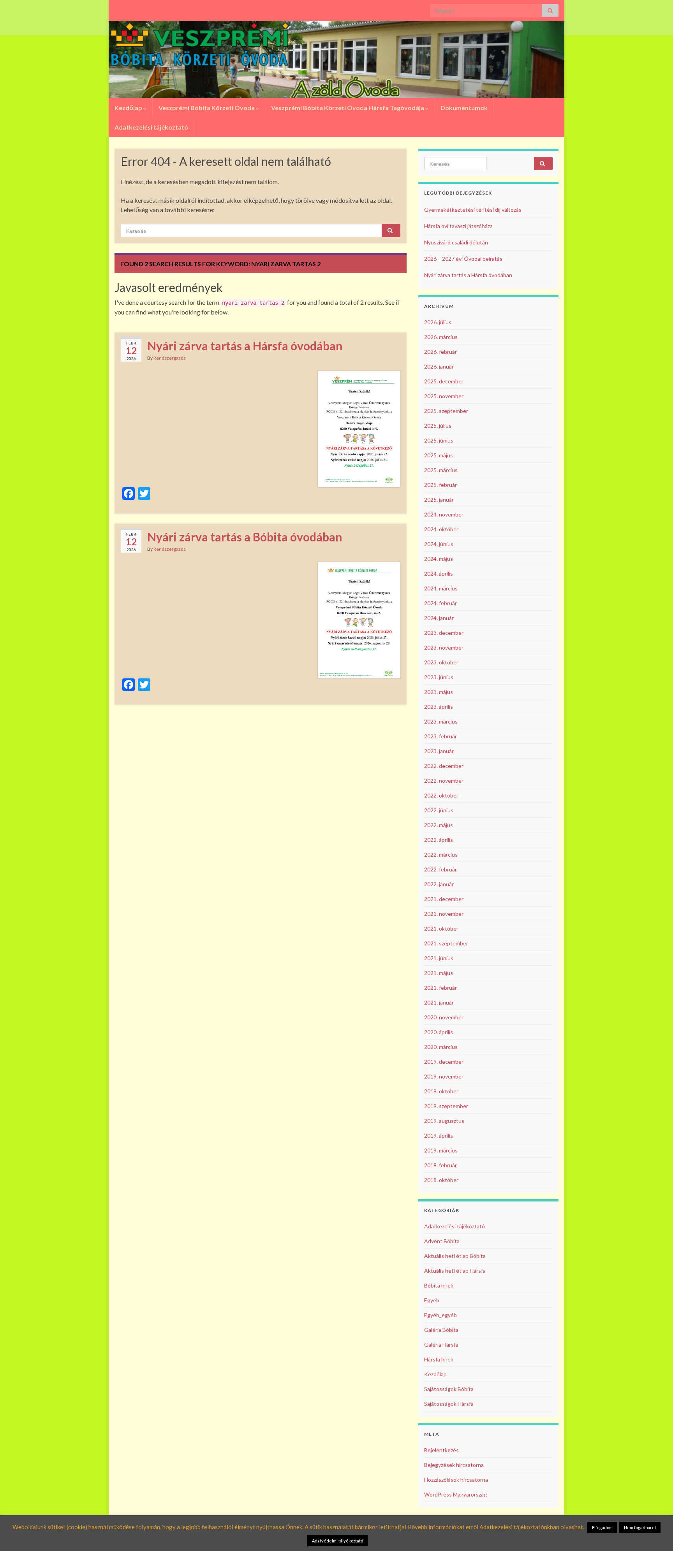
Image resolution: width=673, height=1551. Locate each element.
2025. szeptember (446, 411)
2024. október (441, 529)
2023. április (438, 706)
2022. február (440, 869)
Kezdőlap (129, 107)
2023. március (441, 721)
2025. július (437, 425)
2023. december (443, 632)
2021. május (438, 973)
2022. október (441, 795)
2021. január (439, 1002)
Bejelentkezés (441, 1450)
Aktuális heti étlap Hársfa (455, 1270)
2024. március (441, 588)
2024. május (438, 558)
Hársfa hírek (438, 1359)
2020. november (443, 1017)
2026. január (439, 366)
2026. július (437, 322)
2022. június (438, 810)
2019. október (441, 1091)
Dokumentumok (464, 107)
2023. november (443, 647)
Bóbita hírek (438, 1285)
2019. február (440, 1165)
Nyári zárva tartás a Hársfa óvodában (245, 346)
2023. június (438, 677)
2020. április (438, 1032)
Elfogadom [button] (602, 1527)
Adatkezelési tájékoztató (151, 127)
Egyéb (431, 1300)
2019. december (443, 1061)
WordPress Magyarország (455, 1494)
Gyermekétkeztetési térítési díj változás (472, 209)
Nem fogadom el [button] (640, 1527)
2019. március (441, 1150)
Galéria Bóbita (441, 1329)
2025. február (440, 484)
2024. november (443, 514)
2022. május (438, 825)
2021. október (441, 928)
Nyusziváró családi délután (456, 242)
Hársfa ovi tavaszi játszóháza (458, 226)
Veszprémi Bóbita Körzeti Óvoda (207, 107)
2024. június (438, 544)
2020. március (441, 1046)
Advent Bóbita (442, 1241)
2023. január (439, 751)
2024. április (438, 573)
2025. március (441, 470)
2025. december (443, 381)
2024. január (439, 618)
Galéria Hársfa (441, 1344)
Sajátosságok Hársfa (449, 1403)
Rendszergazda (169, 358)
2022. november (443, 780)
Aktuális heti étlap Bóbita (455, 1255)
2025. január (439, 499)
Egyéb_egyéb (440, 1315)
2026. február (440, 351)
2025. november (443, 396)
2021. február (440, 987)
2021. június (438, 958)
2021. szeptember (446, 943)
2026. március (441, 337)
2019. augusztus (444, 1120)
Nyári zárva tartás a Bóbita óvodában (244, 537)
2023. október (441, 662)
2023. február (440, 736)
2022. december (443, 765)
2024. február (440, 603)
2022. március (441, 854)
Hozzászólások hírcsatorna (456, 1479)
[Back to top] (655, 1533)
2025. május (438, 455)
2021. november (443, 913)
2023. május (438, 692)
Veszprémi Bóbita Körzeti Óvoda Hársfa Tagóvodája (348, 107)
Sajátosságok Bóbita (449, 1389)
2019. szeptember (446, 1106)
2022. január (439, 884)
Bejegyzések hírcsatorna (454, 1464)
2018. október (441, 1180)
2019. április (438, 1135)
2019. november (443, 1076)
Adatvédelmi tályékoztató (337, 1540)
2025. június (438, 440)
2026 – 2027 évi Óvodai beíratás (463, 258)
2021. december (443, 899)
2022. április (438, 839)
